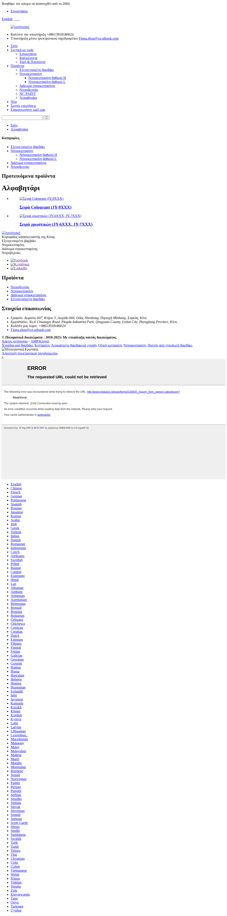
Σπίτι (14, 46)
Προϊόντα (17, 66)
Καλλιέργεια (28, 58)
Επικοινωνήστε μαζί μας (28, 110)
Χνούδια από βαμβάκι (17, 345)
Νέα (14, 102)
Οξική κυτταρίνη (110, 345)
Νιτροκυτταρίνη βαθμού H (47, 78)
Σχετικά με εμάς (22, 50)
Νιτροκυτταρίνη (31, 74)
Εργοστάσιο (19, 11)
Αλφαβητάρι (28, 98)
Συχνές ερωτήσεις (23, 106)
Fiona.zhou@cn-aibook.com (99, 38)
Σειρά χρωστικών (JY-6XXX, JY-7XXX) (56, 224)
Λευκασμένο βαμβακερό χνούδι (73, 345)
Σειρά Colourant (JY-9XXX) (45, 207)
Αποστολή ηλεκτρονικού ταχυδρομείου (30, 353)
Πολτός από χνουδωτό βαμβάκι (170, 345)
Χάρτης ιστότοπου (15, 341)
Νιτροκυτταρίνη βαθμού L (47, 82)
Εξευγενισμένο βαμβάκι (37, 70)
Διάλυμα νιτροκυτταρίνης (37, 86)
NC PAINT (28, 94)
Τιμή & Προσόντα (32, 62)
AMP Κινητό (40, 341)
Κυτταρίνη (42, 345)
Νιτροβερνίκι (29, 90)
